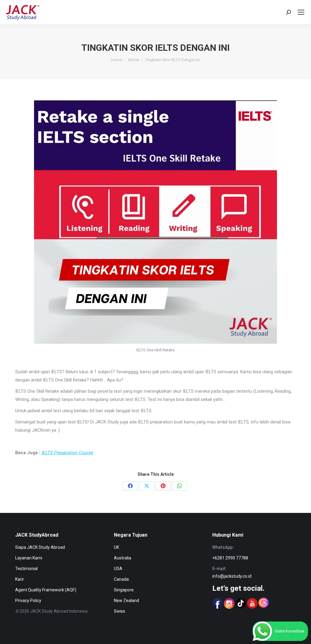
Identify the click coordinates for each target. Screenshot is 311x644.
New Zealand (126, 600)
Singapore (124, 589)
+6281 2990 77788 (230, 557)
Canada (121, 579)
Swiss (119, 611)
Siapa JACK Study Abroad (40, 547)
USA (118, 568)
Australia (122, 557)
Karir (19, 579)
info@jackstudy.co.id (231, 576)
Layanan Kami (28, 557)
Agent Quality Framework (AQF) (45, 589)
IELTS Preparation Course (67, 452)
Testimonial (26, 568)
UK (116, 547)
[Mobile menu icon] (301, 12)
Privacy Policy (28, 600)
